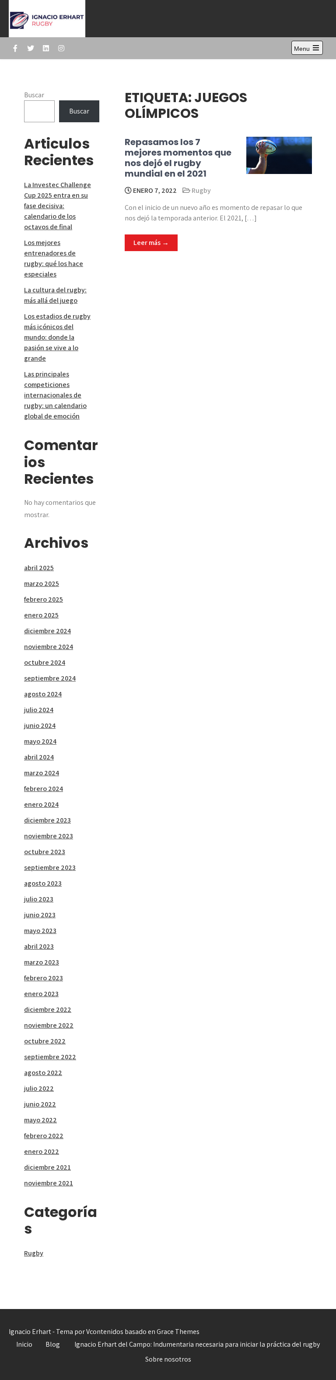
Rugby (201, 190)
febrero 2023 (43, 978)
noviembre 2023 (48, 836)
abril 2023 (39, 946)
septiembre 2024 (50, 678)
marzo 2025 (41, 583)
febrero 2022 (43, 1135)
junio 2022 (40, 1104)
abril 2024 (39, 757)
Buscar (34, 94)
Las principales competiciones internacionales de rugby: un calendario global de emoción (55, 395)
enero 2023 (41, 993)
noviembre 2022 (49, 1025)
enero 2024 (41, 804)
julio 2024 (38, 709)
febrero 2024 (43, 788)
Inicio (24, 1344)
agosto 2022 (43, 1072)
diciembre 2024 (47, 630)
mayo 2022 (40, 1120)
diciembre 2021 (47, 1167)
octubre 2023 (44, 851)
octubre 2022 (45, 1041)
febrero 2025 (43, 599)
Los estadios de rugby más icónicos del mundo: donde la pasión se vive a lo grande (57, 337)
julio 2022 (39, 1088)
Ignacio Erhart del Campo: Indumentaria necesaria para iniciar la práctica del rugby (197, 1344)
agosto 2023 (43, 883)
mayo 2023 (40, 930)
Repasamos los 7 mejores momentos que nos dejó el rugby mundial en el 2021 (178, 158)
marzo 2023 (41, 962)
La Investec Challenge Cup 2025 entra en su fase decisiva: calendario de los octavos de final (57, 205)
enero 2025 (41, 615)
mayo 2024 (40, 741)
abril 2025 (39, 567)
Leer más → (151, 242)
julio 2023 (38, 899)
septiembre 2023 (50, 867)
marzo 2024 (41, 772)
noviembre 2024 (48, 646)
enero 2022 (41, 1151)
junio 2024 (40, 725)
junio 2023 (40, 914)
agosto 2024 (43, 694)
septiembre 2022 (50, 1056)
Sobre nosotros (168, 1359)
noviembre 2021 (48, 1183)
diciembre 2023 (47, 820)
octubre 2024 (44, 662)
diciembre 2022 (47, 1009)
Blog (53, 1344)
